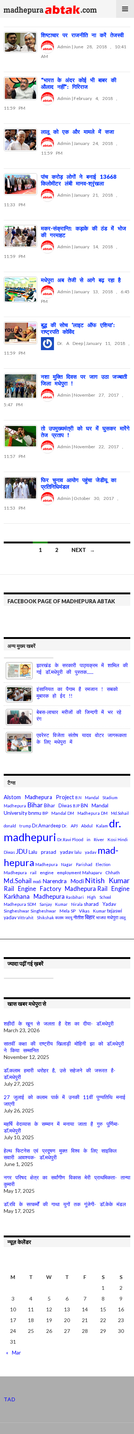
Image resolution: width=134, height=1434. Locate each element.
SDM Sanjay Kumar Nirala (55, 904)
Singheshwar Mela (50, 911)
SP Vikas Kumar (88, 911)
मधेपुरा (112, 917)
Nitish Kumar (107, 880)
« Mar (13, 1352)
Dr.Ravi (64, 839)
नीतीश (78, 917)
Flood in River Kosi (94, 839)
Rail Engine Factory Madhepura (50, 888)
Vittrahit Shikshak (35, 917)
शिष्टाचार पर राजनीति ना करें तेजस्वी (82, 35)
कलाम (59, 917)
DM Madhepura (83, 813)
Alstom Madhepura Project (39, 797)
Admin (62, 46)
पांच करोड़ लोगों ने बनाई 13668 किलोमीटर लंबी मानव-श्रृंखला (79, 180)
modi (37, 881)
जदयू (68, 917)
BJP (76, 805)
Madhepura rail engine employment (42, 872)
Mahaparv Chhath (101, 872)
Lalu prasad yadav (51, 852)
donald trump (17, 825)
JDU (22, 851)
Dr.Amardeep (46, 826)
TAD (10, 1399)
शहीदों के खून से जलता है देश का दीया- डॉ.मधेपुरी (59, 1023)
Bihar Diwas (58, 805)
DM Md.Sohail (115, 813)
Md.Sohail (18, 881)
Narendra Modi (63, 881)
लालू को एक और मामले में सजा (77, 131)
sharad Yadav (100, 904)
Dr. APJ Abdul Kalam (85, 826)
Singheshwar (16, 911)
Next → (83, 550)
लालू (122, 917)
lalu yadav (85, 852)
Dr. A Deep (68, 343)
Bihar (35, 805)
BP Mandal (54, 813)
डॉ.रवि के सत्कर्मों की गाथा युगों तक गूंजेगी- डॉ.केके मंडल (65, 1204)
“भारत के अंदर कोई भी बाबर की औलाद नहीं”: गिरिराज (78, 83)
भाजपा (101, 917)
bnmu (34, 813)
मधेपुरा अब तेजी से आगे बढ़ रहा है (81, 280)
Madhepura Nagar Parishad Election (73, 864)
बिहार (90, 917)
